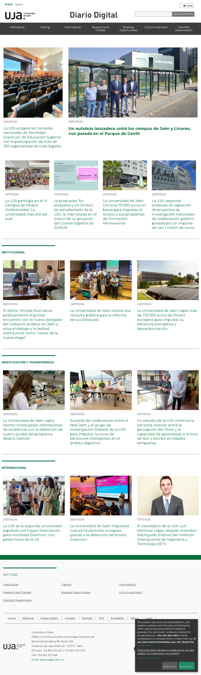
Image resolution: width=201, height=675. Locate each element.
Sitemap (87, 618)
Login (148, 618)
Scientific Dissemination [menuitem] (184, 29)
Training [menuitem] (45, 27)
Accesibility (117, 618)
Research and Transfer (17, 592)
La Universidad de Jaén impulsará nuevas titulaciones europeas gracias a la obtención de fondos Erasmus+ (99, 533)
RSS (101, 618)
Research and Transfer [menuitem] (100, 29)
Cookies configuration (149, 657)
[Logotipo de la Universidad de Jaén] (20, 15)
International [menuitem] (72, 27)
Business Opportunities (75, 592)
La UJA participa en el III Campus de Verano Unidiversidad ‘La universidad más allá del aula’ (26, 210)
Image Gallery (49, 618)
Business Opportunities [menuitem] (128, 29)
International (127, 584)
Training (66, 584)
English (9, 4)
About (135, 618)
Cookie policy (144, 645)
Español (19, 4)
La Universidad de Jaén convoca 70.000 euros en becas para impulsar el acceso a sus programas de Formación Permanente (124, 212)
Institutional (10, 584)
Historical (28, 618)
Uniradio (70, 618)
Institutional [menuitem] (17, 27)
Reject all (170, 666)
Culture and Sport (130, 592)
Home (12, 618)
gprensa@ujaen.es (52, 659)
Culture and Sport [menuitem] (156, 27)
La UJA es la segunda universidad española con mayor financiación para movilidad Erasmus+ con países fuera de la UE (32, 533)
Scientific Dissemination (17, 600)
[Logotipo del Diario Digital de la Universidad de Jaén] (93, 15)
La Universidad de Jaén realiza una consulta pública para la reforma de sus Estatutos (100, 315)
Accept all (186, 666)
